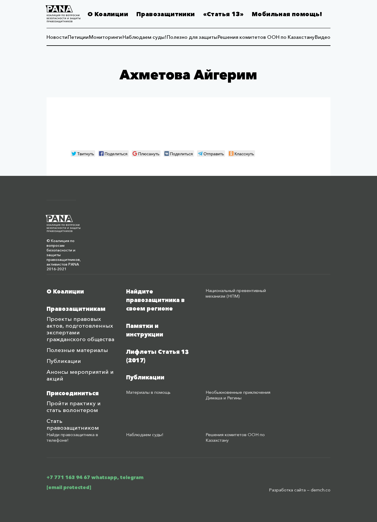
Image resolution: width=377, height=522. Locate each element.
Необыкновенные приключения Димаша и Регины (238, 395)
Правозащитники (165, 14)
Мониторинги (105, 37)
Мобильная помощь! (287, 14)
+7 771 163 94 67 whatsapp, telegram (95, 477)
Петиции (78, 37)
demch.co (320, 490)
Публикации (64, 361)
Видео (322, 37)
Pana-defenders (63, 14)
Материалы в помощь (148, 392)
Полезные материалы (77, 350)
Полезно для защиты (192, 37)
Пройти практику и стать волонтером (74, 406)
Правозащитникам (76, 309)
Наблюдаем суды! (144, 37)
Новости (57, 37)
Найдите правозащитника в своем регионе (155, 300)
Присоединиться (73, 393)
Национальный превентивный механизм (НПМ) (236, 293)
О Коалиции (107, 14)
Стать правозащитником (73, 424)
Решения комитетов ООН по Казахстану (266, 37)
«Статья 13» (223, 14)
